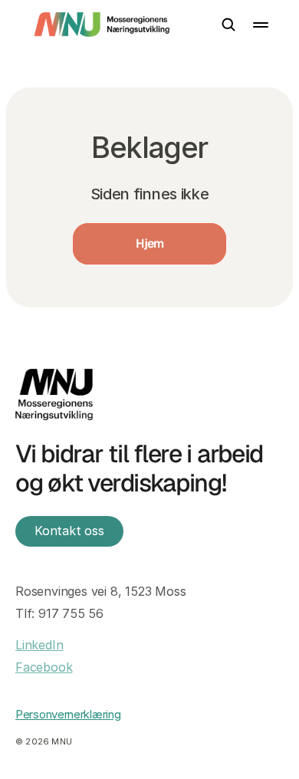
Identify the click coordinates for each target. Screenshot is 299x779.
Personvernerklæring (67, 714)
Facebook (43, 667)
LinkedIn (39, 644)
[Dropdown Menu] (260, 25)
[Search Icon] (228, 24)
